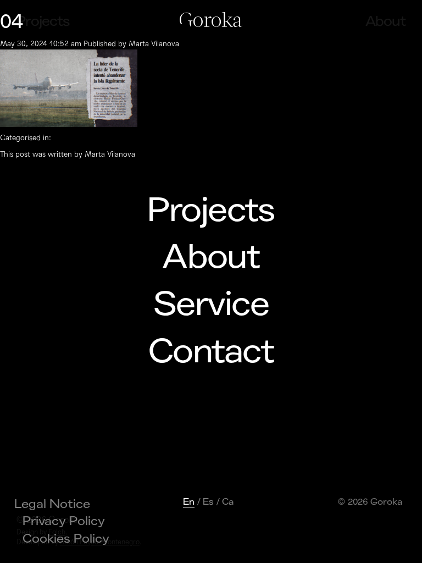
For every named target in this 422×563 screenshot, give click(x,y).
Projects (210, 210)
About (210, 257)
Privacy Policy (64, 521)
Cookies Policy (66, 539)
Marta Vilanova (154, 43)
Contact (211, 352)
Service (211, 304)
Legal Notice (52, 504)
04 (11, 22)
